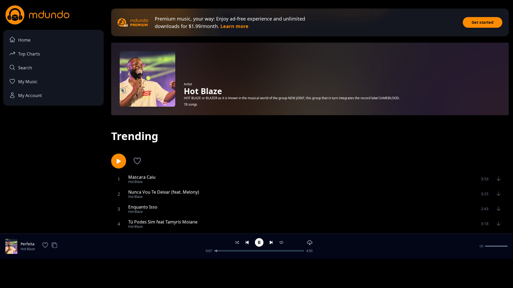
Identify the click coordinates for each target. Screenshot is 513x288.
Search (25, 68)
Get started (482, 22)
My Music (27, 82)
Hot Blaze (28, 249)
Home (24, 40)
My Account (30, 95)
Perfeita (27, 243)
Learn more (234, 26)
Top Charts (29, 54)
